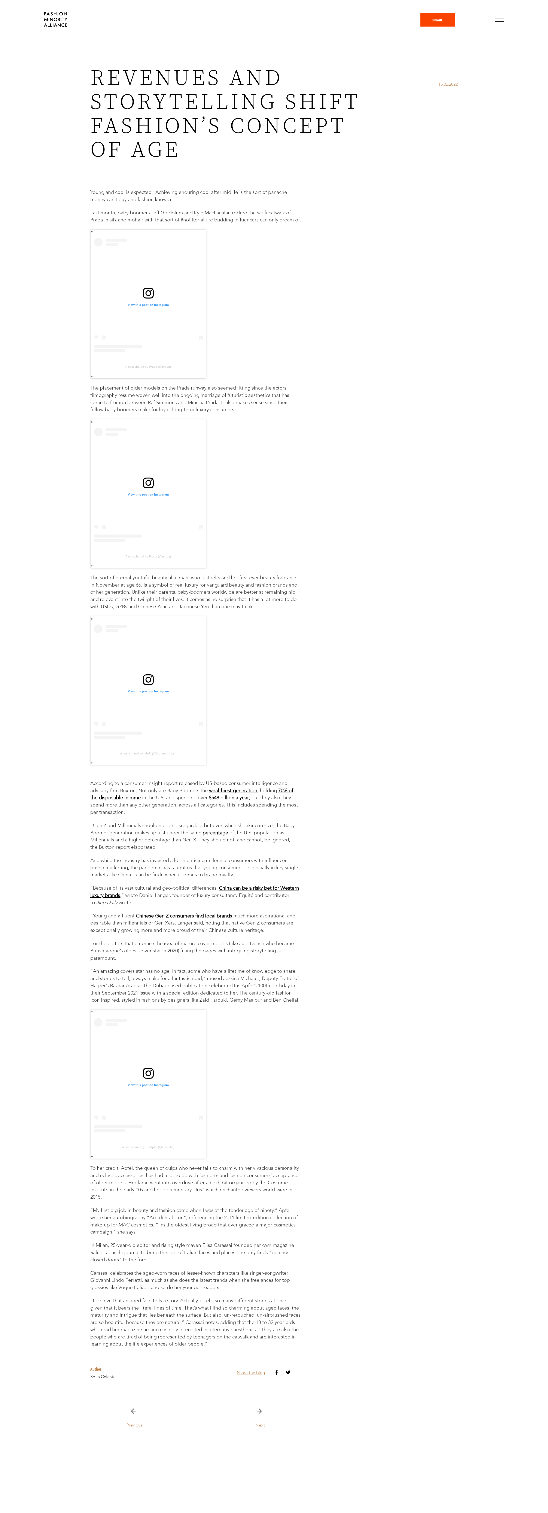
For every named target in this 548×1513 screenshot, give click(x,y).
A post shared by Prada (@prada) (148, 366)
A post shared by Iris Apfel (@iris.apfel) (148, 1147)
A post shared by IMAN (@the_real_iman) (148, 753)
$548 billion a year (229, 797)
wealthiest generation (233, 790)
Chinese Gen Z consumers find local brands (184, 916)
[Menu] (499, 19)
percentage (215, 832)
